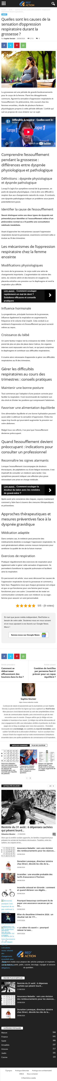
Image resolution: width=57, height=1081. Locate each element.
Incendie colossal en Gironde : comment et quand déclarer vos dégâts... (36, 888)
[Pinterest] (17, 45)
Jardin (3, 1053)
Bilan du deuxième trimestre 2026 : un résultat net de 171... (35, 915)
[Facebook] (4, 45)
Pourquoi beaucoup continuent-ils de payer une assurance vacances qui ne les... (35, 903)
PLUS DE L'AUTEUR (38, 745)
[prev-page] (26, 778)
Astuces (4, 1049)
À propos (9, 1071)
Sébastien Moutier (8, 834)
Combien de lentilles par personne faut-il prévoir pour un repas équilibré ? (44, 672)
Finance (4, 1037)
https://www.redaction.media (28, 702)
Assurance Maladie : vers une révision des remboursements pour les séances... (36, 849)
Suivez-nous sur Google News (25, 635)
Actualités (5, 1045)
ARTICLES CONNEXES (20, 745)
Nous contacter (32, 1074)
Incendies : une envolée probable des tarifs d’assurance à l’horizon (34, 875)
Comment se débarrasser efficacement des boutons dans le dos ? (12, 672)
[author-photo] (28, 689)
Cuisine (4, 1057)
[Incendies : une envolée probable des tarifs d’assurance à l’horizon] (8, 878)
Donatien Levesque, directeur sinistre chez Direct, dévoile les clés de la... (35, 862)
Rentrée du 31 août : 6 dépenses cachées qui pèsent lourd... (27, 828)
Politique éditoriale (22, 1071)
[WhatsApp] (23, 45)
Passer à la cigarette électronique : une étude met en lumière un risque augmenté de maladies (46, 767)
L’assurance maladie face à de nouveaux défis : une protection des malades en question (27, 769)
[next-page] (30, 778)
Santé (10, 10)
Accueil (3, 10)
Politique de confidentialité (42, 1071)
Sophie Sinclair (9, 38)
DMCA (21, 1074)
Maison (4, 1033)
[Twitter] (10, 45)
